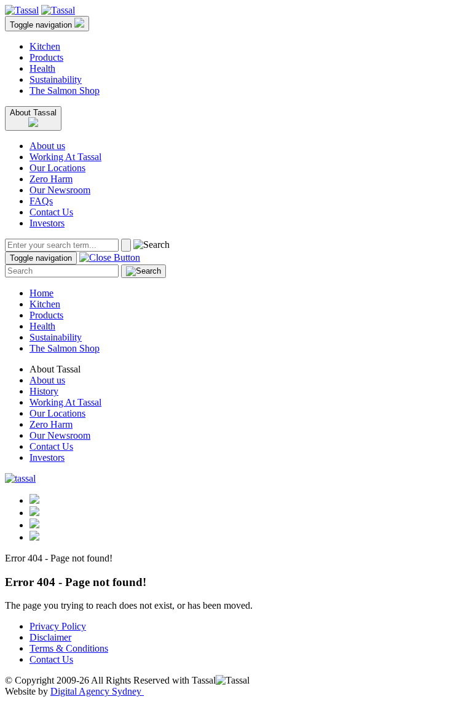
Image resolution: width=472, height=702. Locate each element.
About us (47, 146)
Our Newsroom (60, 190)
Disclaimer (50, 637)
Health (42, 68)
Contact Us (51, 212)
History (44, 391)
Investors (47, 223)
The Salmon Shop (65, 90)
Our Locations (57, 168)
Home (41, 293)
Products (46, 57)
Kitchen (45, 46)
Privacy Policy (58, 626)
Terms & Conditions (69, 648)
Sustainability (56, 79)
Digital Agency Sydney (97, 691)
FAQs (41, 201)
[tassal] (22, 10)
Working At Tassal (65, 157)
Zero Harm (51, 179)
